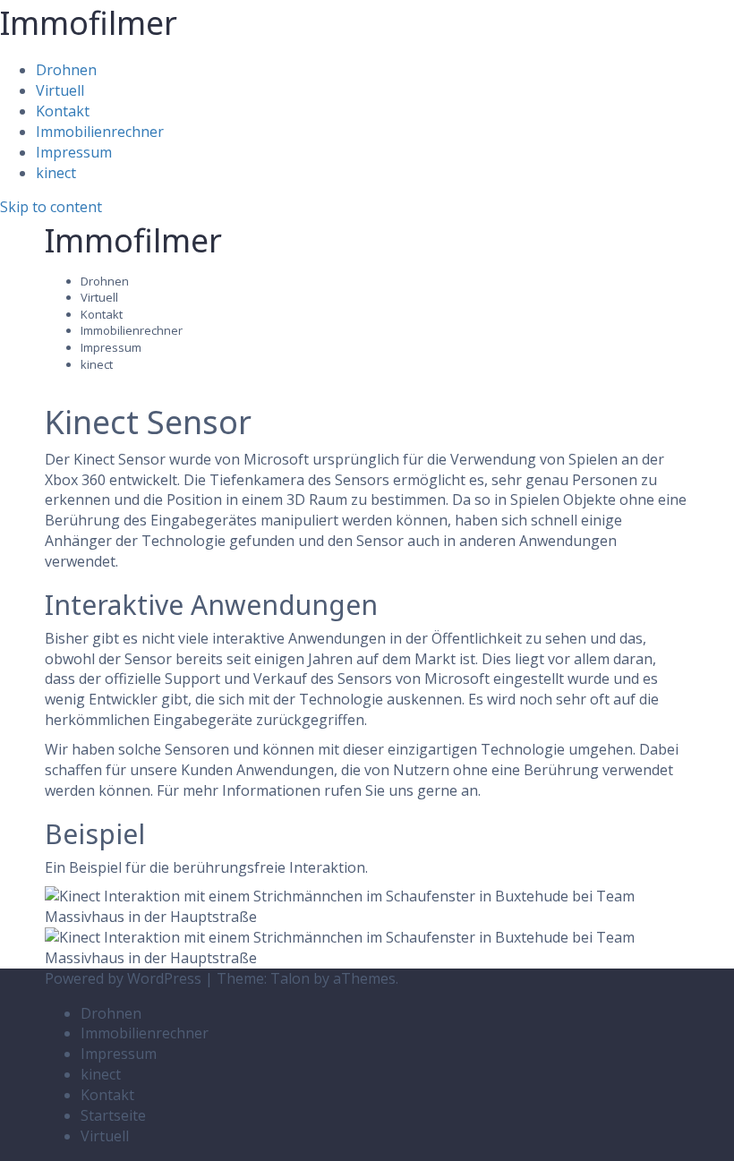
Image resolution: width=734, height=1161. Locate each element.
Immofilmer (88, 23)
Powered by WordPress (123, 978)
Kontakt (63, 111)
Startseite (113, 1115)
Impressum (74, 152)
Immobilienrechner (100, 131)
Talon (290, 978)
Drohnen (66, 70)
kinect (56, 173)
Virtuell (60, 90)
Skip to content (51, 207)
